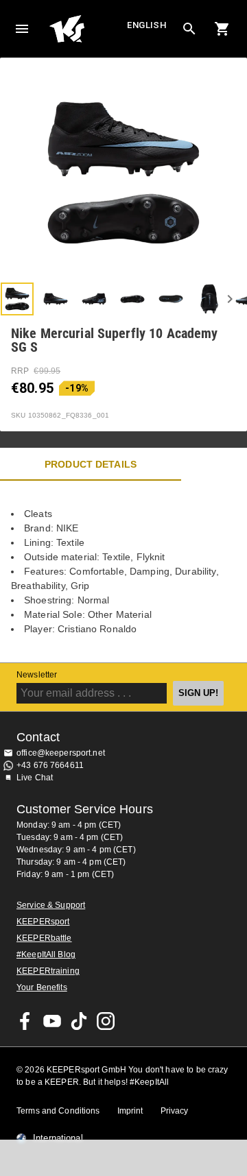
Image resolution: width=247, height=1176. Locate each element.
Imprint (130, 1111)
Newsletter (36, 675)
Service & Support (50, 905)
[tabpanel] (123, 571)
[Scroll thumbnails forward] (230, 299)
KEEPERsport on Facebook (25, 1021)
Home (86, 29)
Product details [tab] (91, 464)
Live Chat (34, 777)
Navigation (21, 28)
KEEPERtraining (48, 971)
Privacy (175, 1111)
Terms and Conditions (58, 1111)
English (147, 25)
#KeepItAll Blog (45, 954)
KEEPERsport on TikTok (79, 1021)
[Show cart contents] (222, 29)
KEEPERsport (42, 921)
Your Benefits (41, 987)
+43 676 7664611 (50, 765)
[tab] (17, 299)
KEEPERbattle (44, 938)
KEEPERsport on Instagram (106, 1021)
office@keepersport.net (60, 753)
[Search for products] (189, 29)
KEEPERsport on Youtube (52, 1021)
